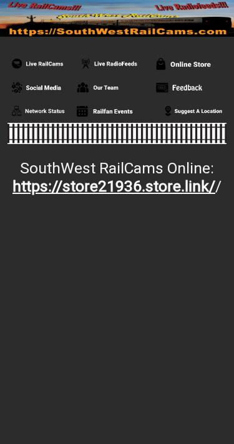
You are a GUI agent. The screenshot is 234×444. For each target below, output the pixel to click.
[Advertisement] (117, 323)
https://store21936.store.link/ (113, 186)
